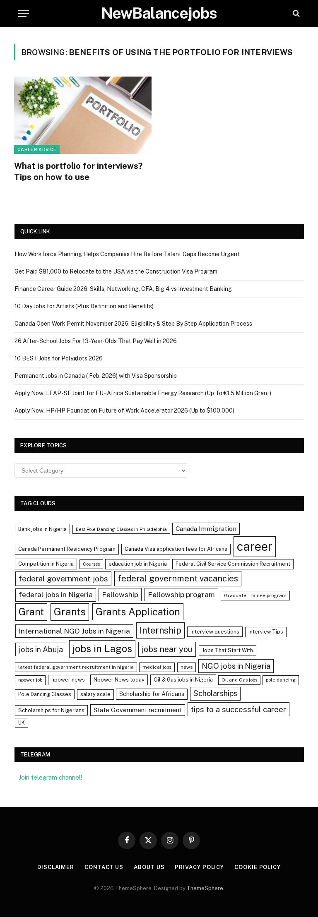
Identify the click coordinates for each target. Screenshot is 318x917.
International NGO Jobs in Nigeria (74, 631)
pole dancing (281, 680)
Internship (160, 630)
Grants (70, 612)
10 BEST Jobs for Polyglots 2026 (58, 358)
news (187, 667)
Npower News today (119, 680)
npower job (30, 680)
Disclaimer (55, 867)
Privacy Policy (199, 867)
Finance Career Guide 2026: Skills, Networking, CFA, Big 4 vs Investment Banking (123, 289)
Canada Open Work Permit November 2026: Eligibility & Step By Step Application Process (133, 323)
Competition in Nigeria (46, 564)
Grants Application (138, 611)
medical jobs (156, 667)
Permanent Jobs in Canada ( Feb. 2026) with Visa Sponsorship (95, 375)
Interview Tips (265, 632)
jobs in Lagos (102, 648)
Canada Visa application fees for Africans (176, 549)
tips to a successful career (238, 709)
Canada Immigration (206, 529)
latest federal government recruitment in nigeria (76, 667)
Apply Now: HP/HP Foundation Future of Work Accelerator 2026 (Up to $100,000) (124, 410)
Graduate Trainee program (255, 595)
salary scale (95, 694)
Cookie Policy (257, 867)
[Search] (295, 13)
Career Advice (36, 149)
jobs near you (167, 649)
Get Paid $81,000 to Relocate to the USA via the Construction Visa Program (115, 271)
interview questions (214, 632)
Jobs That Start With (227, 650)
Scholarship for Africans (151, 694)
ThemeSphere (205, 888)
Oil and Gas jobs (239, 680)
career (254, 546)
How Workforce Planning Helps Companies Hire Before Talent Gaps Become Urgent (127, 254)
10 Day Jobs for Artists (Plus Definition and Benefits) (84, 306)
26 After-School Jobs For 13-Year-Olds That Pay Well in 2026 (95, 341)
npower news (68, 680)
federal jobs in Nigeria (56, 595)
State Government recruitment (138, 709)
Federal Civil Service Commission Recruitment (233, 564)
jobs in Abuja (41, 649)
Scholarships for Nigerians (51, 710)
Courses (91, 564)
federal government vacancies (178, 578)
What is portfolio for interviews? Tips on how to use (78, 171)
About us (149, 867)
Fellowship (120, 594)
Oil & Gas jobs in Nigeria (183, 680)
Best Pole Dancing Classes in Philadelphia (121, 529)
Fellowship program (181, 594)
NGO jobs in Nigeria (236, 666)
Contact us (103, 867)
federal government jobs (63, 578)
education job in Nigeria (137, 564)
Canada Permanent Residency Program (67, 549)
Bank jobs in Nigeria (42, 529)
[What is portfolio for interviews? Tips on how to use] (83, 115)
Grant (31, 611)
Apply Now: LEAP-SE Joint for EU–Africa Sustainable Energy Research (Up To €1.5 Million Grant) (142, 393)
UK (21, 723)
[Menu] (23, 13)
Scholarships (215, 693)
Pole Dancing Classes (44, 694)
